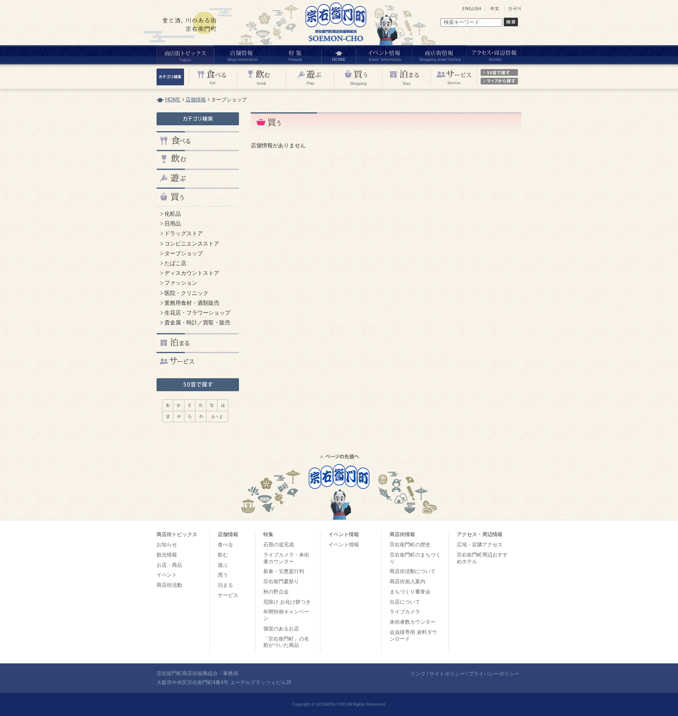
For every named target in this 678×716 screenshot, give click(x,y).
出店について (405, 602)
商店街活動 (169, 585)
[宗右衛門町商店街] (337, 43)
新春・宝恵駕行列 (283, 571)
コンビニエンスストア (191, 243)
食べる (225, 545)
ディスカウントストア (191, 273)
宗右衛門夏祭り (281, 581)
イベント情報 (343, 545)
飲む (223, 555)
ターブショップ (183, 253)
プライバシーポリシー (493, 674)
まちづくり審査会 (410, 592)
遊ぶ (223, 565)
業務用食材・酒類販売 (191, 303)
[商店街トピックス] (185, 54)
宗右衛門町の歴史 (410, 545)
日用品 (172, 223)
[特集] (294, 54)
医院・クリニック (186, 293)
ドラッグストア (183, 233)
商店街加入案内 (407, 581)
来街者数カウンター (413, 622)
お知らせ (167, 545)
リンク (418, 674)
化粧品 (172, 214)
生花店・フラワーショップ (197, 312)
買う (223, 575)
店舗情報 (196, 100)
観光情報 (167, 555)
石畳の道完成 (278, 545)
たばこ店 (175, 263)
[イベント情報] (383, 54)
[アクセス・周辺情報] (493, 54)
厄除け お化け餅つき (287, 602)
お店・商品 (169, 565)
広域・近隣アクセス (480, 545)
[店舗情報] (241, 54)
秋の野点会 (276, 592)
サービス (228, 595)
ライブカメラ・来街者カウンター (286, 558)
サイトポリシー (447, 674)
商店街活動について (413, 571)
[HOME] (338, 54)
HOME (172, 100)
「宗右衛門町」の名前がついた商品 (286, 642)
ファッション (180, 283)
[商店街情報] (438, 54)
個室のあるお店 (281, 629)
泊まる (225, 585)
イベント (167, 575)
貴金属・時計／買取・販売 (197, 322)
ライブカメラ (405, 612)
